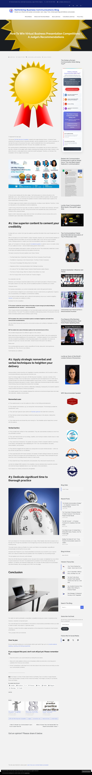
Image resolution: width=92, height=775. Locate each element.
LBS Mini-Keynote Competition (21, 139)
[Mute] (80, 285)
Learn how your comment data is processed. (38, 765)
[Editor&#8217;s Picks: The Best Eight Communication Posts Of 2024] (33, 706)
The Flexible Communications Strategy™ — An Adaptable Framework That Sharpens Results (72, 505)
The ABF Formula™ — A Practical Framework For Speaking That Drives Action (71, 523)
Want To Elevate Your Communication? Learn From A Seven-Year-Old (20, 725)
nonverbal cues (36, 718)
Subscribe (64, 628)
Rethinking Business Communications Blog (36, 10)
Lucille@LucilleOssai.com (64, 2)
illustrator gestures (35, 411)
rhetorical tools (45, 718)
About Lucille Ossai (56, 16)
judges (29, 718)
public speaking (37, 57)
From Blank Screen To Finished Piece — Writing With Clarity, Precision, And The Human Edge (72, 531)
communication (31, 57)
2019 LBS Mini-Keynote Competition (17, 718)
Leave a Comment (47, 57)
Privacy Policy (80, 16)
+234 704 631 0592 (50, 2)
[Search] (82, 607)
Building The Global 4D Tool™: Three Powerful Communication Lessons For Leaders (71, 540)
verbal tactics (54, 718)
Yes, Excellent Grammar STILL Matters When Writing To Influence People (75, 588)
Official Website (28, 16)
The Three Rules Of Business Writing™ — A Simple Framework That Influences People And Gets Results (72, 514)
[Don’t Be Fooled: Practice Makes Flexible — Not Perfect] (51, 706)
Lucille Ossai (12, 57)
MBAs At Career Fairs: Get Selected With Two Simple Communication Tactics (47, 725)
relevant (10, 298)
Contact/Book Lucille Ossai (68, 16)
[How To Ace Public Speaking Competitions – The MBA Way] (16, 706)
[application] (72, 280)
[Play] (62, 285)
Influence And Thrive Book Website (41, 16)
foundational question (36, 244)
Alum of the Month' (74, 356)
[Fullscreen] (82, 285)
